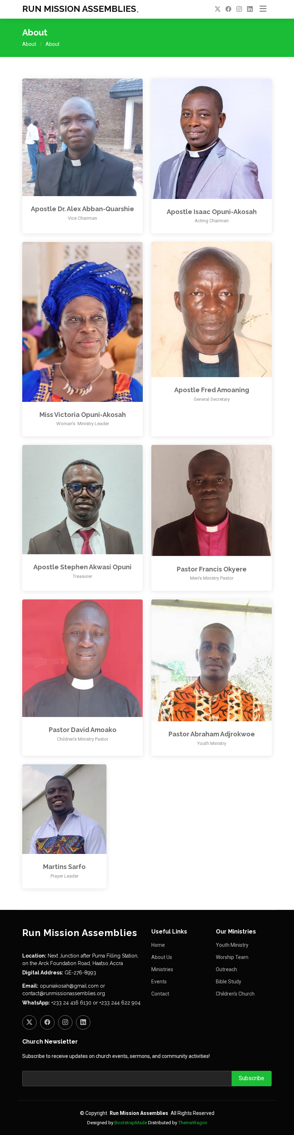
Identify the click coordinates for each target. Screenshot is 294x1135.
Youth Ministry (232, 945)
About (29, 44)
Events (159, 981)
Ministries (162, 969)
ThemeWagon (192, 1122)
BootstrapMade (130, 1122)
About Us (161, 957)
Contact (160, 993)
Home (158, 945)
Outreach (226, 969)
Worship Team (232, 957)
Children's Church (235, 993)
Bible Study (228, 981)
